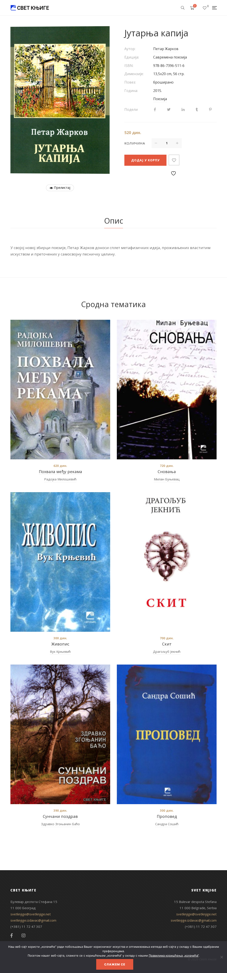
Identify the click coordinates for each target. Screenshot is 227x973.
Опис (113, 221)
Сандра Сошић (166, 824)
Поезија (160, 98)
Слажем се (114, 964)
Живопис (60, 644)
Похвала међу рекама (60, 471)
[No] (221, 957)
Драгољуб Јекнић (166, 651)
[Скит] (167, 562)
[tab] (113, 221)
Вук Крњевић (60, 651)
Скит (167, 644)
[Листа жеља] (204, 8)
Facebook (11, 935)
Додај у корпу (145, 160)
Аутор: (129, 48)
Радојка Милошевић (60, 479)
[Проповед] (167, 734)
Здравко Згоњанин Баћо (60, 824)
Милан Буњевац (167, 479)
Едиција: (131, 57)
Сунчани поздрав (60, 816)
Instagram (23, 935)
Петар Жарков (165, 48)
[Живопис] (60, 562)
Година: (131, 90)
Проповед (167, 816)
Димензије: (134, 73)
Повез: (130, 82)
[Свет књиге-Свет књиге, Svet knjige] (29, 8)
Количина (134, 143)
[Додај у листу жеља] (174, 160)
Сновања (167, 471)
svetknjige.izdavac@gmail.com (33, 920)
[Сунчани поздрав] (60, 734)
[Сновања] (167, 389)
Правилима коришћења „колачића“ (174, 955)
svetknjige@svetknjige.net (30, 914)
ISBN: (128, 65)
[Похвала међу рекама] (60, 389)
